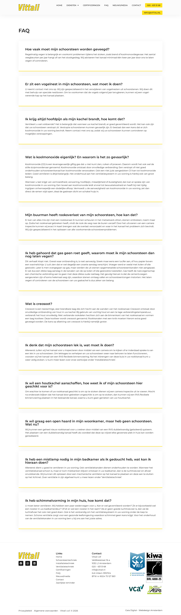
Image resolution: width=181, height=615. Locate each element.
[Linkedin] (34, 563)
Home (59, 5)
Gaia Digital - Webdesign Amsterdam (143, 610)
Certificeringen (91, 5)
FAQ (106, 5)
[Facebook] (21, 563)
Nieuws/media (120, 5)
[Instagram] (27, 563)
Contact (136, 5)
